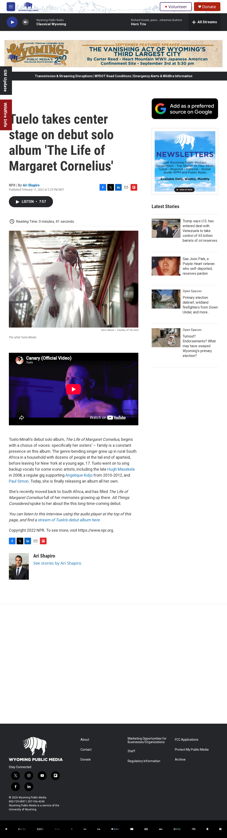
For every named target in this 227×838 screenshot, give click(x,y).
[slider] (32, 22)
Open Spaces (192, 291)
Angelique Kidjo (79, 475)
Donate (209, 6)
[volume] (25, 22)
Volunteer (177, 6)
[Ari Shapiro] (19, 566)
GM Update (5, 80)
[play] (12, 22)
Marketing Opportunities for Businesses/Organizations (147, 740)
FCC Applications (186, 739)
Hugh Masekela (121, 469)
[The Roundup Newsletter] (185, 161)
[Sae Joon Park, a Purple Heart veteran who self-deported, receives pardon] (166, 266)
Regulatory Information (144, 761)
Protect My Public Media (192, 749)
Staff (131, 751)
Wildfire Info (5, 115)
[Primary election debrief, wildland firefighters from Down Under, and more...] (166, 299)
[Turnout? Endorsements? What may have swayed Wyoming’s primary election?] (166, 337)
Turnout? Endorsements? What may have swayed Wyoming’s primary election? (199, 346)
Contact (86, 749)
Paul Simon (19, 481)
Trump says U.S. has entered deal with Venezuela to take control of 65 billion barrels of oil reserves (200, 231)
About (84, 739)
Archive (180, 759)
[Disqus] (113, 664)
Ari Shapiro (31, 185)
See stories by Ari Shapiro (57, 563)
